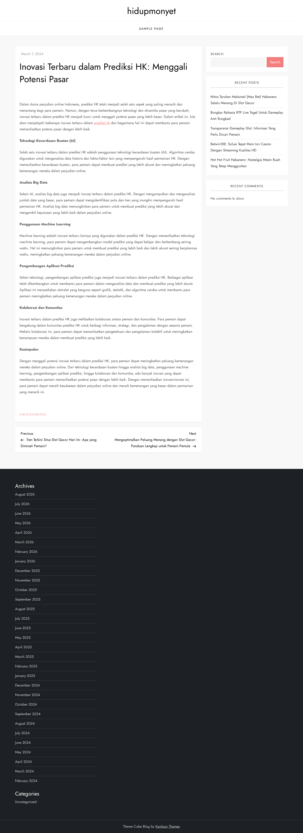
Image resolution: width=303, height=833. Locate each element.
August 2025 (25, 608)
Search (217, 54)
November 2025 (27, 580)
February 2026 (26, 551)
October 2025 (26, 589)
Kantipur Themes (167, 826)
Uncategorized (33, 414)
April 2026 (23, 532)
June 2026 (23, 513)
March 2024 (24, 771)
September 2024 (27, 713)
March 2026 (24, 542)
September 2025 (27, 599)
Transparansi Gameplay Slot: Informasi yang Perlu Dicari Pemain (243, 131)
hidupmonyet (151, 10)
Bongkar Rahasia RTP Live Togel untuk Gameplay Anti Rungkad (247, 115)
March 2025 (24, 656)
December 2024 (27, 685)
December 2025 (27, 570)
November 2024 (27, 694)
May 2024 (23, 752)
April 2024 (23, 761)
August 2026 (25, 494)
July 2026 (22, 503)
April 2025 (23, 647)
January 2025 (25, 675)
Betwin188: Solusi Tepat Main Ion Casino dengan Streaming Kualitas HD (241, 147)
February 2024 (26, 780)
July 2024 (22, 733)
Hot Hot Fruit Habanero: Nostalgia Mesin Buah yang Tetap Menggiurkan (245, 163)
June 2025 (23, 628)
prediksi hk (102, 122)
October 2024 (26, 704)
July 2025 (22, 618)
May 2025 (23, 637)
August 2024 (25, 723)
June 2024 (23, 742)
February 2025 (26, 666)
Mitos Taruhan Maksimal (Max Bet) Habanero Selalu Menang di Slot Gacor (244, 99)
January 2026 (25, 561)
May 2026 (23, 523)
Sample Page (151, 28)
